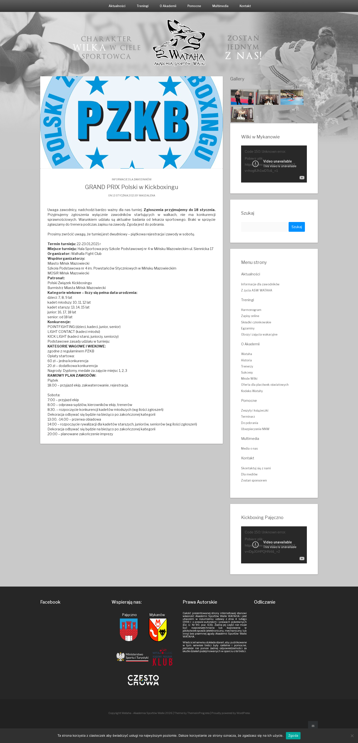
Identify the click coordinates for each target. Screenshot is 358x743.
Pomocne (194, 6)
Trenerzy (247, 366)
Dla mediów (249, 474)
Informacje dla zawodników (131, 179)
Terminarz (248, 416)
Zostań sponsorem (254, 480)
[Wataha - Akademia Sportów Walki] (179, 42)
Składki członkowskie (256, 322)
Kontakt (245, 6)
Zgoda (293, 735)
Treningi (143, 6)
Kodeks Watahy (252, 391)
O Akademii (168, 6)
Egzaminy (247, 328)
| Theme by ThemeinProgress (191, 713)
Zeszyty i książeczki (254, 410)
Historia (246, 360)
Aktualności (117, 6)
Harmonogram (251, 310)
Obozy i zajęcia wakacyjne (259, 334)
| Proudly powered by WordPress (230, 713)
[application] (274, 164)
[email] (313, 726)
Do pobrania (249, 423)
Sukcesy (247, 372)
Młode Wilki (249, 378)
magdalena (147, 195)
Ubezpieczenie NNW (255, 429)
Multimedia (220, 6)
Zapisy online (250, 316)
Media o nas (249, 448)
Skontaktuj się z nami (256, 468)
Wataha (246, 354)
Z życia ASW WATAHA (256, 290)
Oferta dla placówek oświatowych (265, 384)
